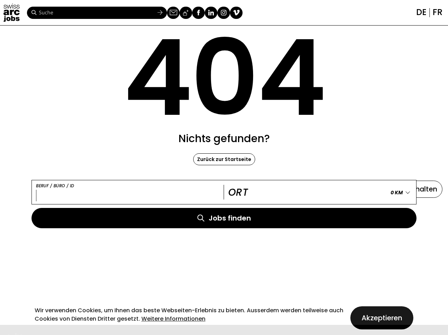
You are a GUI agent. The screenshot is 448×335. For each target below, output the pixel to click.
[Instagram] (223, 13)
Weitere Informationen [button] (173, 319)
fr (437, 12)
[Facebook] (198, 13)
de (421, 12)
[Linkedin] (211, 13)
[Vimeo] (236, 13)
